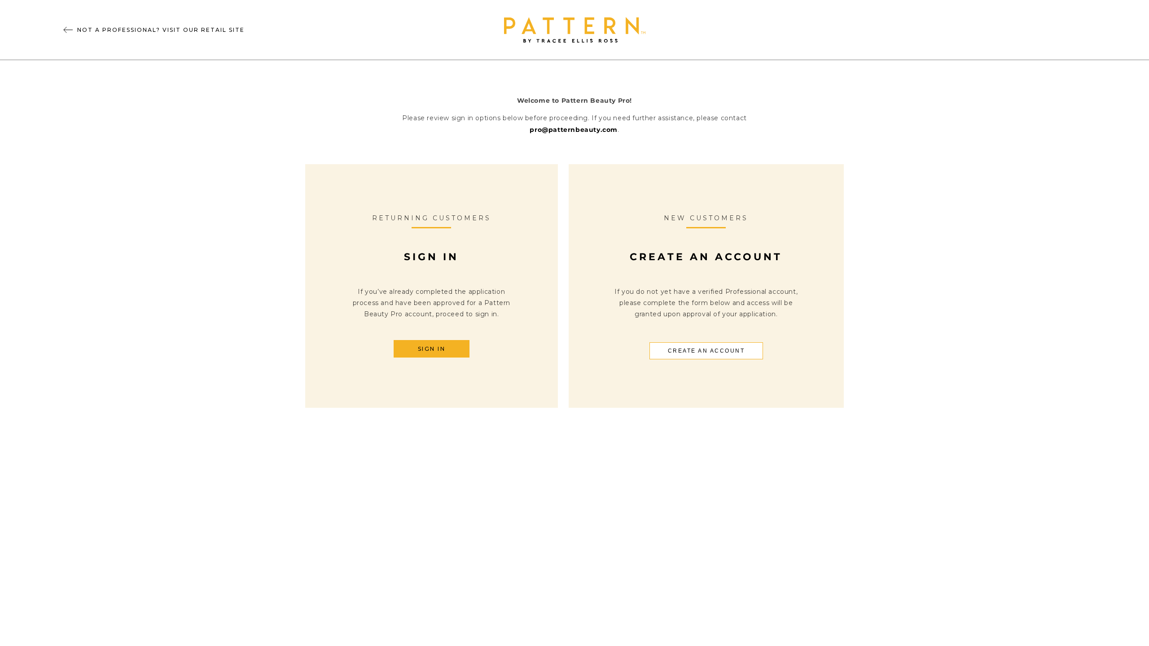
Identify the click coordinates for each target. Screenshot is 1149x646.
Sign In (432, 348)
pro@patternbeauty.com (574, 130)
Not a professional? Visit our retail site (161, 29)
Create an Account (706, 351)
